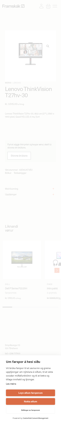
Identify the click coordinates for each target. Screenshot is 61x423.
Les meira (11, 383)
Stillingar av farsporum (30, 410)
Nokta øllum (30, 401)
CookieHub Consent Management (35, 418)
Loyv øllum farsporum (30, 393)
